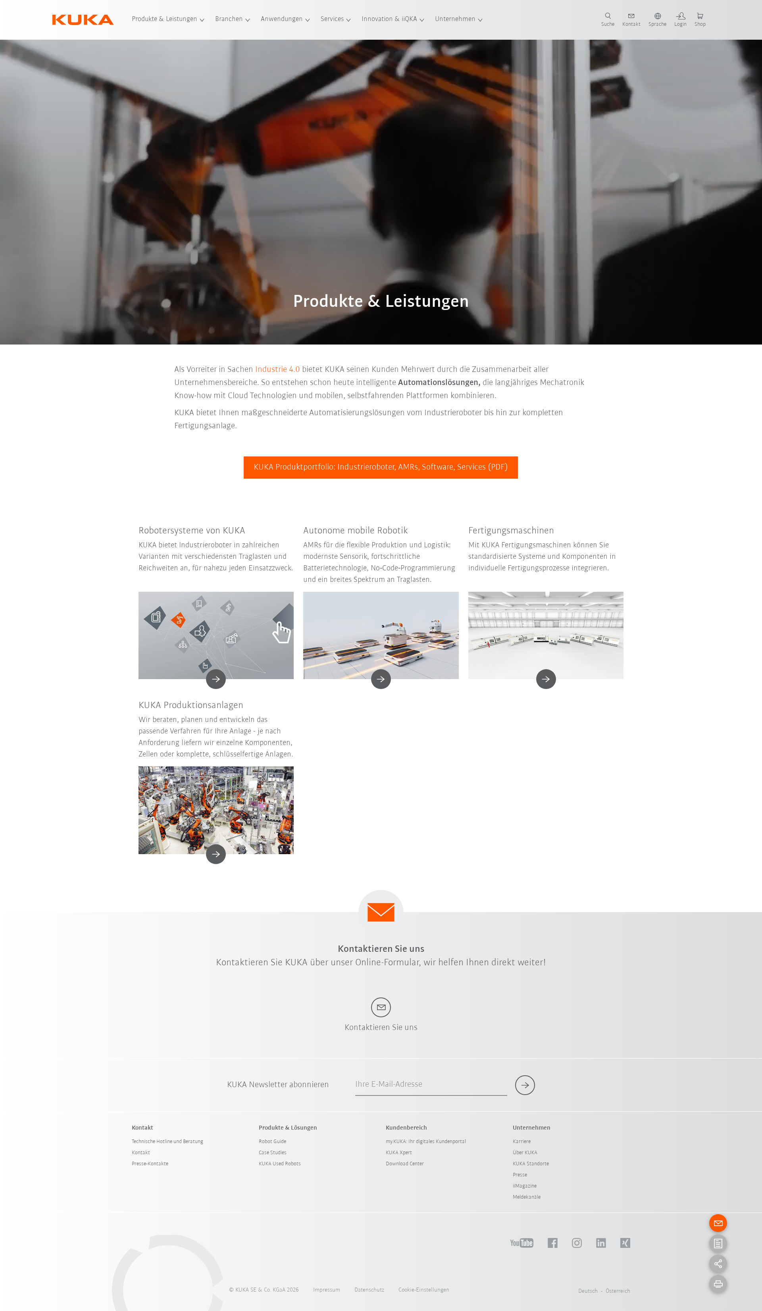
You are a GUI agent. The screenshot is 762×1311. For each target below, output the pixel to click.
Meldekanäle (527, 1197)
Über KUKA (525, 1153)
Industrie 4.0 (277, 369)
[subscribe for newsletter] (525, 1085)
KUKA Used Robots (280, 1164)
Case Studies (273, 1153)
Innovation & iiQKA (389, 19)
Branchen (229, 19)
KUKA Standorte (531, 1164)
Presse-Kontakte (150, 1164)
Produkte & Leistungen (164, 19)
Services (332, 19)
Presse (520, 1175)
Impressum (326, 1290)
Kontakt (141, 1153)
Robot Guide (272, 1142)
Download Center (405, 1164)
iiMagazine (525, 1186)
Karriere (522, 1142)
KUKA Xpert (399, 1153)
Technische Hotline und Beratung (167, 1142)
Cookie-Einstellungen (423, 1290)
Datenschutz (369, 1290)
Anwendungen (282, 19)
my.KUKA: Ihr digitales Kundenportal (426, 1142)
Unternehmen (455, 19)
